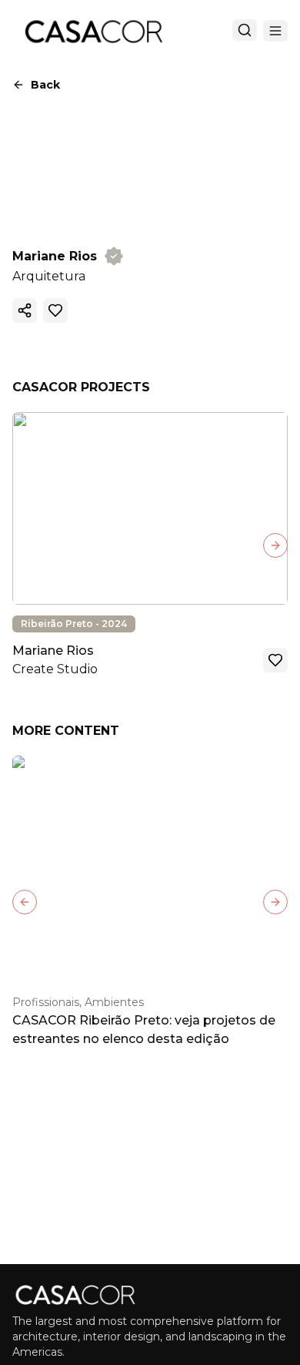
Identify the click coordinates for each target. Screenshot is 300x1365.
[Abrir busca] (244, 30)
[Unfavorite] (55, 310)
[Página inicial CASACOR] (93, 30)
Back (45, 85)
